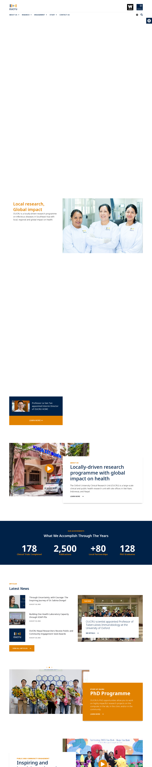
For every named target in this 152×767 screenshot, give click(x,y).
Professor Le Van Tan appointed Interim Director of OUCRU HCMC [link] (45, 406)
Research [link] (25, 15)
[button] (46, 667)
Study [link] (52, 15)
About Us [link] (13, 15)
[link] (149, 21)
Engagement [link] (39, 15)
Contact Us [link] (65, 15)
